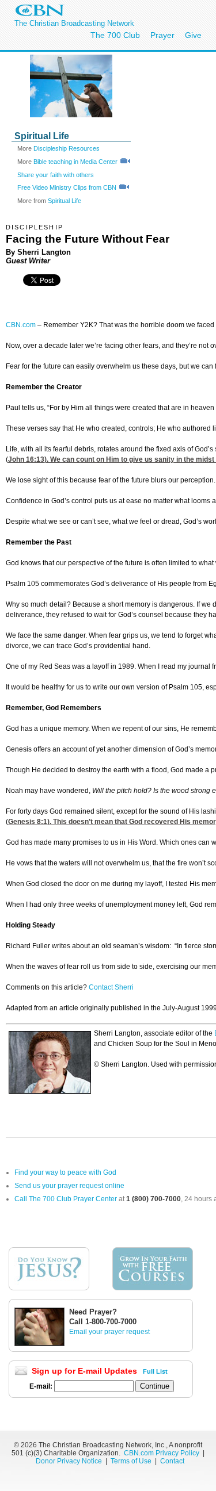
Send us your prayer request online (69, 1186)
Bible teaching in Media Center (75, 161)
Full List (155, 1371)
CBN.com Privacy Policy (161, 1453)
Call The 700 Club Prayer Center (65, 1199)
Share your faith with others (55, 174)
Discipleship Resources (66, 148)
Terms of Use (132, 1461)
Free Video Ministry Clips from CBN (67, 187)
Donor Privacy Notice (69, 1461)
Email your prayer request (109, 1332)
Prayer (162, 35)
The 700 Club (115, 35)
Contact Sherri (111, 987)
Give (193, 35)
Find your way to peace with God (65, 1172)
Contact (172, 1461)
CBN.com (21, 325)
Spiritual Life (64, 200)
